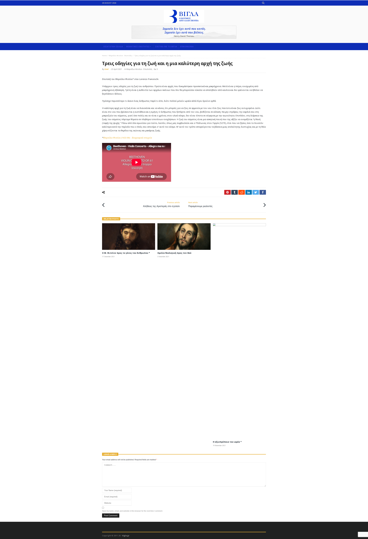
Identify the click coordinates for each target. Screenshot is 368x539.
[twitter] (255, 192)
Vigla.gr (125, 535)
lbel (107, 69)
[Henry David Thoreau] (184, 32)
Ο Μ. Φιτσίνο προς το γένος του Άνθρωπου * (126, 253)
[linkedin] (248, 192)
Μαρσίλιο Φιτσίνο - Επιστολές (120, 55)
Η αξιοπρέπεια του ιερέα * (227, 441)
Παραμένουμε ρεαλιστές (200, 204)
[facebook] (262, 192)
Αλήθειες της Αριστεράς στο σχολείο (161, 204)
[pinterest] (227, 192)
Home (104, 55)
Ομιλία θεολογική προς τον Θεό (174, 253)
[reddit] (241, 192)
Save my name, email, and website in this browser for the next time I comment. (132, 511)
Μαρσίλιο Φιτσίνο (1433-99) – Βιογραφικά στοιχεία (127, 137)
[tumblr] (234, 192)
